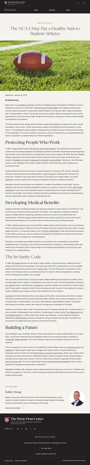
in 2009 (56, 124)
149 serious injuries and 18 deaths (43, 149)
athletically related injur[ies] (16, 339)
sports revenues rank (13, 362)
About (68, 10)
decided (38, 337)
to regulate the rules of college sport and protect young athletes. (36, 160)
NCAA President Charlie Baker (46, 108)
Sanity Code (42, 269)
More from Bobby (13, 408)
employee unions (73, 347)
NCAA (48, 105)
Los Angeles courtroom (25, 105)
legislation (9, 180)
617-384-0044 (46, 448)
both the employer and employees (56, 362)
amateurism (39, 285)
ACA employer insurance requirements (48, 353)
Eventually (9, 296)
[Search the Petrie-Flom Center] (78, 3)
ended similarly (21, 318)
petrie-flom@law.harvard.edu (46, 454)
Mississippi (16, 263)
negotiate (9, 350)
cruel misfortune (49, 174)
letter (66, 108)
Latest (36, 10)
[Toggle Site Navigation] (84, 3)
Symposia (52, 10)
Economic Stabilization (50, 231)
